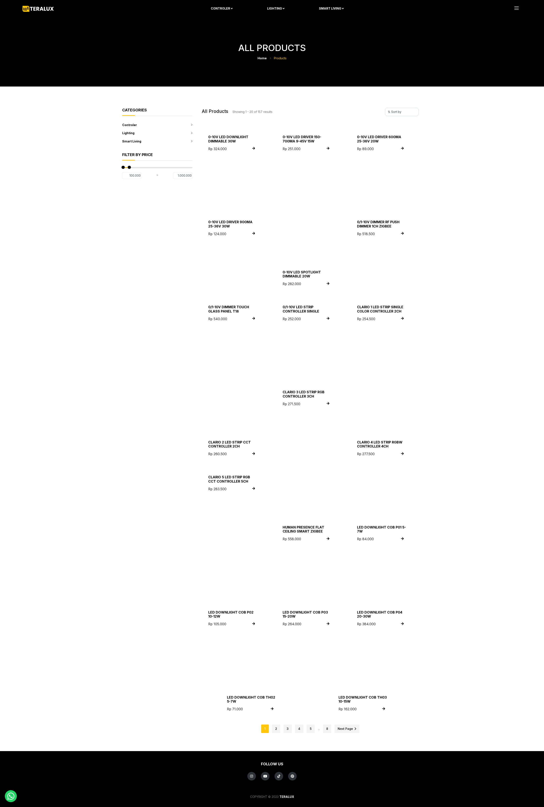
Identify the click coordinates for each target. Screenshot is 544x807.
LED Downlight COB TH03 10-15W (363, 699)
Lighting (275, 8)
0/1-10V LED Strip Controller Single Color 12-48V (301, 311)
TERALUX (286, 796)
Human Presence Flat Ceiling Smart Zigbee (303, 529)
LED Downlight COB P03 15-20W (305, 614)
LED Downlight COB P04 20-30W (379, 614)
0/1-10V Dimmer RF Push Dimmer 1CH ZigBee (378, 224)
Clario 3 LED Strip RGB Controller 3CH (303, 394)
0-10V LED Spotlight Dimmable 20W (302, 274)
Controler (221, 8)
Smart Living (330, 8)
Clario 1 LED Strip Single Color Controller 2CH (380, 309)
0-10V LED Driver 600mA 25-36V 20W (379, 139)
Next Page (346, 728)
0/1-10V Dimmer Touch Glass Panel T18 (228, 309)
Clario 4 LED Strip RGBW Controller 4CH (379, 444)
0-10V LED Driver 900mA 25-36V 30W (230, 224)
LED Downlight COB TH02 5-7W (251, 699)
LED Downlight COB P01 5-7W (381, 529)
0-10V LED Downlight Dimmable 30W (228, 139)
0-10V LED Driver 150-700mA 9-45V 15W (302, 139)
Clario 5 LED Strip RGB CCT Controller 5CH (229, 479)
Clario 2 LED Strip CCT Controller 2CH (229, 444)
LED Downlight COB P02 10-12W (231, 614)
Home (262, 58)
